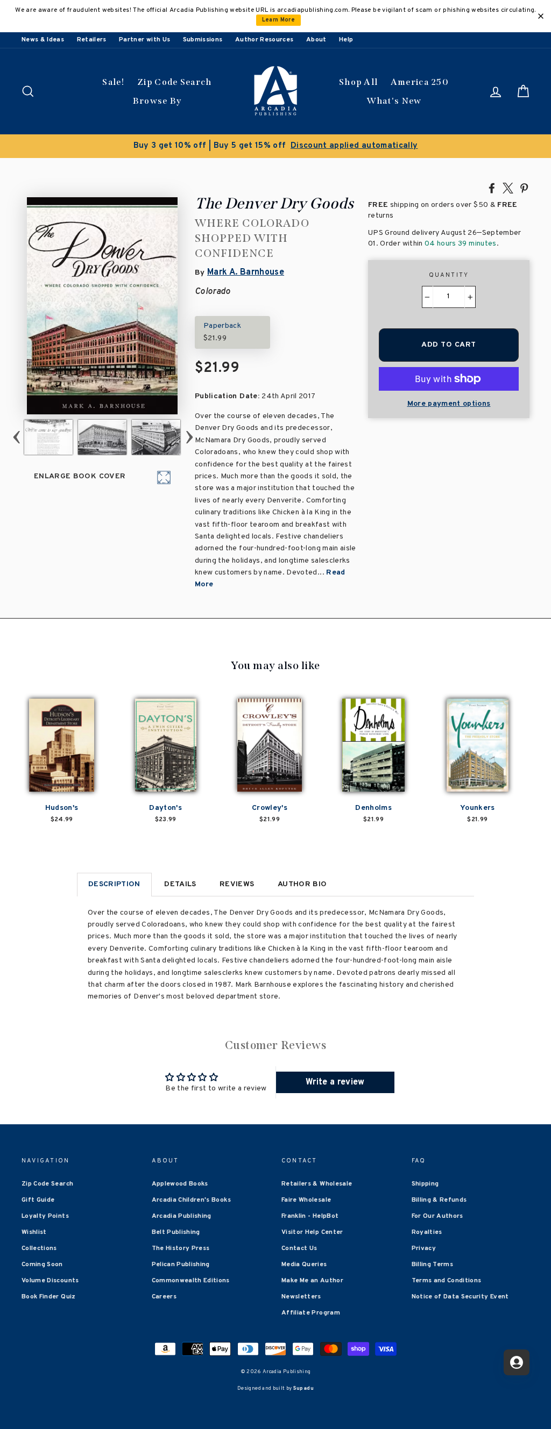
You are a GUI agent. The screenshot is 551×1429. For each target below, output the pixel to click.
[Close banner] (541, 16)
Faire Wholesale (306, 1200)
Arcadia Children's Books (191, 1200)
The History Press (181, 1248)
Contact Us (299, 1248)
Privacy (424, 1248)
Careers (164, 1296)
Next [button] (189, 437)
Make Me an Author (312, 1280)
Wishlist (34, 1232)
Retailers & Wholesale (316, 1184)
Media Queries (304, 1264)
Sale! (113, 82)
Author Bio (302, 884)
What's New (394, 101)
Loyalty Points (45, 1216)
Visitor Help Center (312, 1232)
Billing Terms (433, 1264)
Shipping (425, 1184)
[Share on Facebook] (491, 187)
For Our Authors (437, 1216)
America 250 (420, 82)
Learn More (278, 20)
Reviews (237, 884)
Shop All (358, 82)
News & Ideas (43, 39)
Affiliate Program (310, 1313)
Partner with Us (144, 39)
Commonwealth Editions (191, 1280)
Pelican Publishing (181, 1264)
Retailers (92, 39)
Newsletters (301, 1296)
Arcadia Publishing (181, 1216)
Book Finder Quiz (49, 1296)
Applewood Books (180, 1184)
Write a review (335, 1082)
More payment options (449, 403)
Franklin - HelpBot (309, 1216)
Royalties (427, 1232)
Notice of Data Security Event (460, 1296)
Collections (39, 1248)
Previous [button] (16, 437)
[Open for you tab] (516, 1362)
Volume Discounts (50, 1280)
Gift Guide (38, 1200)
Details (180, 884)
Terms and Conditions (447, 1280)
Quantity (449, 275)
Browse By (157, 101)
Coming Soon (42, 1264)
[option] (275, 146)
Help (346, 39)
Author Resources (264, 39)
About (316, 39)
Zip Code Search (174, 82)
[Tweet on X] (508, 187)
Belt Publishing (176, 1232)
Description (114, 884)
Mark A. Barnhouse (245, 272)
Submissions (203, 39)
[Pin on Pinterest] (524, 187)
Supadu (303, 1388)
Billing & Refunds (439, 1200)
